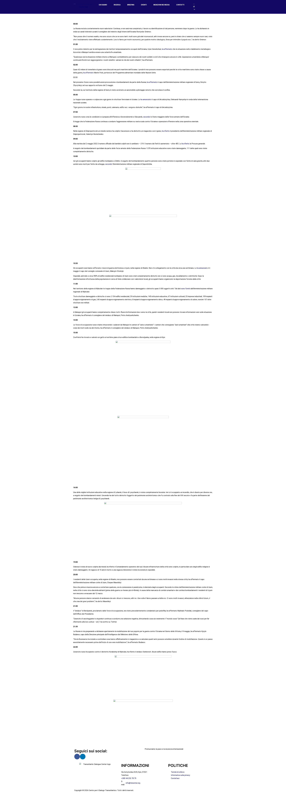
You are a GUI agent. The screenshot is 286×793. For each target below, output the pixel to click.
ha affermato (167, 49)
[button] (202, 6)
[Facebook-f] (77, 756)
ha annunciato (146, 99)
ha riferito (165, 131)
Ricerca (117, 5)
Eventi (144, 5)
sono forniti (185, 289)
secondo (146, 117)
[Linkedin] (82, 756)
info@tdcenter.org (133, 783)
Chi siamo (103, 5)
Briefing (130, 5)
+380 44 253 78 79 (128, 778)
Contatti (180, 5)
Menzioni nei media (161, 5)
